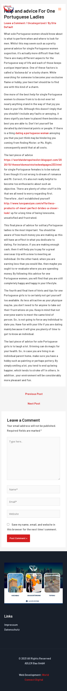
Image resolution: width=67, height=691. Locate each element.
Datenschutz (12, 629)
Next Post (34, 403)
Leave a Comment (14, 23)
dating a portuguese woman (32, 133)
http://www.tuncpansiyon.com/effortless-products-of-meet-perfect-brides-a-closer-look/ (31, 208)
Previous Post (34, 393)
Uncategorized (37, 23)
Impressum (11, 624)
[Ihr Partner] (9, 9)
